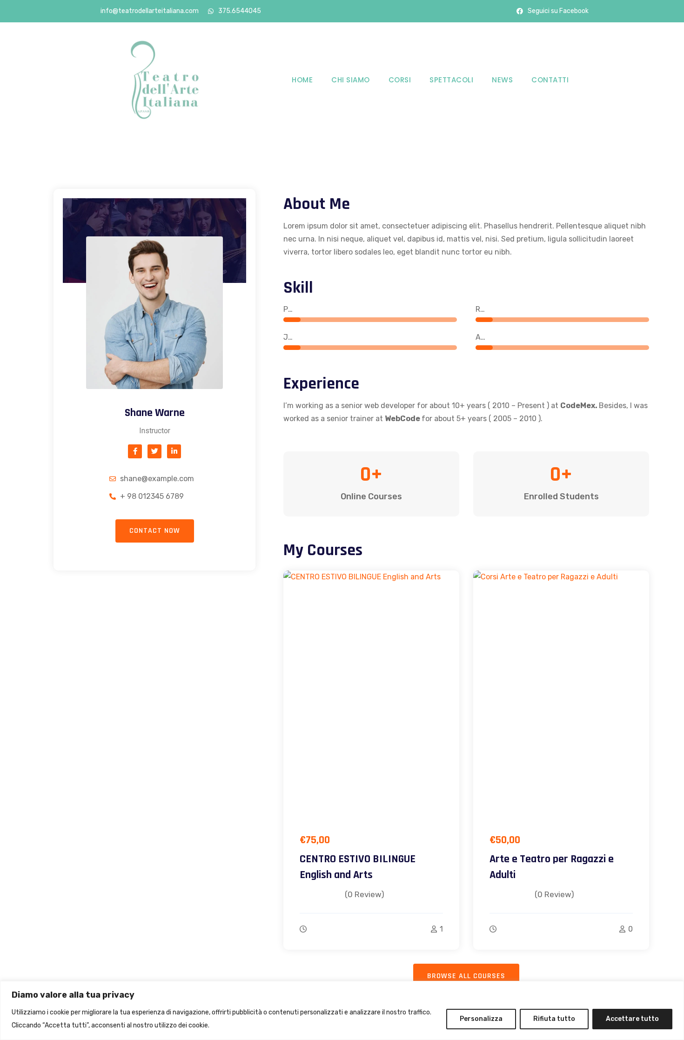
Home (302, 80)
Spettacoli (451, 80)
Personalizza (481, 1019)
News (502, 80)
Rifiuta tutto (554, 1019)
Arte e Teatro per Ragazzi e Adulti (552, 867)
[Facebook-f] (135, 451)
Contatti (550, 80)
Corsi (400, 80)
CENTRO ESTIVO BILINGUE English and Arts (358, 867)
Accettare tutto (632, 1019)
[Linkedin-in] (174, 451)
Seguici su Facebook (558, 11)
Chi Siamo (350, 80)
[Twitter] (154, 451)
